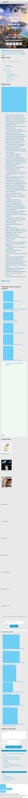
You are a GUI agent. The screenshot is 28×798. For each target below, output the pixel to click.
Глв (4, 755)
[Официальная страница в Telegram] (17, 43)
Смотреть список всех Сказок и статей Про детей (14, 766)
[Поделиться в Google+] (11, 419)
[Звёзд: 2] (3, 50)
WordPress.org (7, 780)
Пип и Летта (18, 54)
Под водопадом (17, 344)
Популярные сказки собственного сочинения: (12, 76)
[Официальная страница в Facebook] (10, 43)
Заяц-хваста (19, 681)
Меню (6, 2)
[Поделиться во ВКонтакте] (11, 392)
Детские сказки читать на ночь (11, 759)
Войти (4, 775)
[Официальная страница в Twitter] (7, 43)
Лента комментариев (8, 778)
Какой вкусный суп (18, 333)
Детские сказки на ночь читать (11, 757)
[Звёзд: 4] (5, 50)
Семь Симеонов (17, 360)
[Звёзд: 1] (2, 50)
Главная (3, 52)
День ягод (6, 69)
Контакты (5, 760)
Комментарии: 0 (18, 60)
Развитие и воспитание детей (11, 764)
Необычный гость (18, 301)
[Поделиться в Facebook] (11, 378)
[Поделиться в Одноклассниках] (11, 406)
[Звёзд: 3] (4, 50)
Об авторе (6, 762)
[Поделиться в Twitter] (11, 433)
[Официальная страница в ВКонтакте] (14, 43)
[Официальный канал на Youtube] (20, 43)
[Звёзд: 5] (6, 50)
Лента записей (7, 776)
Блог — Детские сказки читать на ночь (13, 753)
